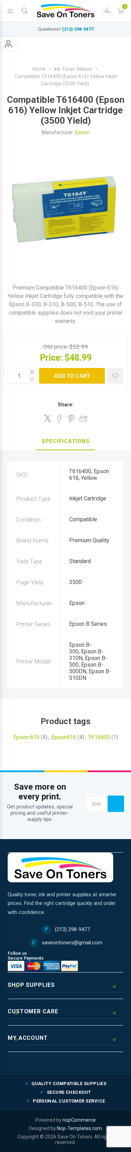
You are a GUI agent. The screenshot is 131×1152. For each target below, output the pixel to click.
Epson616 (63, 737)
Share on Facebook (59, 418)
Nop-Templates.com (79, 1128)
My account (9, 44)
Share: (66, 404)
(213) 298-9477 (77, 29)
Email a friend (83, 418)
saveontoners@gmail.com (72, 942)
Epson (82, 132)
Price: (51, 358)
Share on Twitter (47, 418)
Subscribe (116, 804)
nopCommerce (79, 1120)
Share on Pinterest (71, 418)
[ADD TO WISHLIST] (115, 376)
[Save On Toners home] (60, 867)
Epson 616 (26, 737)
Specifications (66, 441)
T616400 (99, 737)
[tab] (65, 441)
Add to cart (72, 376)
